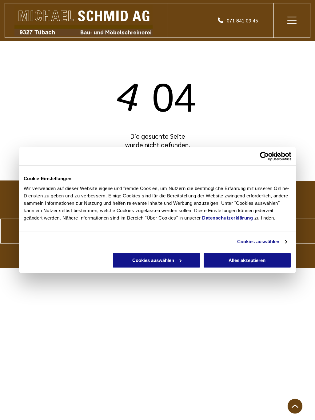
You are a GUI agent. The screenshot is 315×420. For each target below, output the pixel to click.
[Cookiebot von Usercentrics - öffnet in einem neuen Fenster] (264, 156)
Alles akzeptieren (247, 260)
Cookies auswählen (258, 241)
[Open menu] (292, 20)
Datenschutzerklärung (227, 217)
